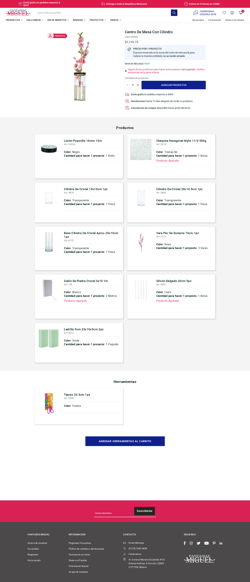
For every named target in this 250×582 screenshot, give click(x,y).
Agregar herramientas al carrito (125, 441)
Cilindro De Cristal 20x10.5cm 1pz (179, 189)
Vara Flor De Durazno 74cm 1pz (177, 233)
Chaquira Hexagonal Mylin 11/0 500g (181, 141)
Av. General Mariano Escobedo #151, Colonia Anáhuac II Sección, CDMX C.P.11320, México (147, 563)
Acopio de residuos (78, 571)
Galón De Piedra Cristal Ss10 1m (86, 281)
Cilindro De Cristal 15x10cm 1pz (86, 189)
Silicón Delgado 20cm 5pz (174, 281)
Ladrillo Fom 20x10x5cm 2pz (84, 329)
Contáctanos (135, 554)
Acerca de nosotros (37, 542)
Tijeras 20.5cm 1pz (77, 394)
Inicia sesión (34, 560)
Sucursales (198, 20)
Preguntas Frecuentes (80, 542)
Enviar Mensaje (136, 542)
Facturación (214, 20)
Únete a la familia (234, 20)
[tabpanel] (81, 66)
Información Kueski (79, 566)
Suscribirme (144, 511)
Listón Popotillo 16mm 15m (83, 141)
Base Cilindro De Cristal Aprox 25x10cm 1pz (91, 235)
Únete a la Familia (78, 560)
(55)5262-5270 (208, 14)
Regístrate (33, 554)
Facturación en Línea (79, 554)
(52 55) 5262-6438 (138, 548)
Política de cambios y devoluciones (86, 548)
